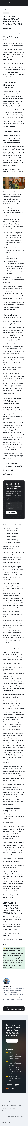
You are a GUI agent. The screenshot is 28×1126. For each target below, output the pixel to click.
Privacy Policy (20, 1116)
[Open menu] (25, 3)
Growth (9, 9)
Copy (21, 33)
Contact (4, 1110)
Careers (20, 1105)
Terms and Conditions (7, 1120)
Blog (4, 9)
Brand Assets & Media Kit (14, 1108)
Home (3, 1105)
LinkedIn (4, 1122)
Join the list (11, 512)
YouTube (10, 1122)
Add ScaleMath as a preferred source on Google (15, 1008)
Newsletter (13, 1105)
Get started (12, 1041)
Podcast (4, 1108)
